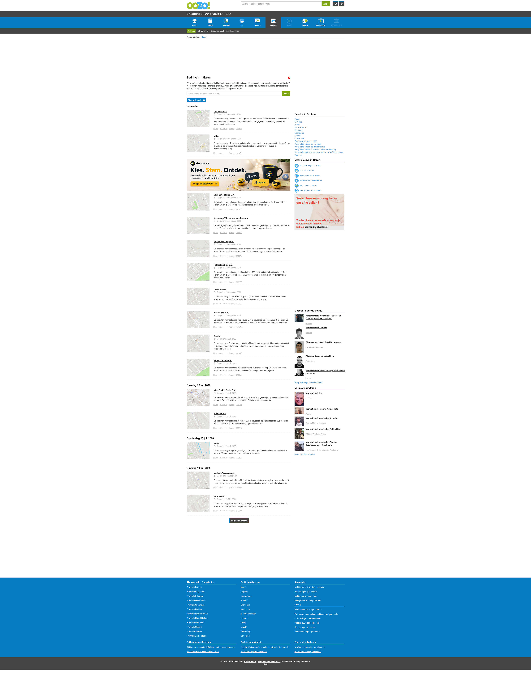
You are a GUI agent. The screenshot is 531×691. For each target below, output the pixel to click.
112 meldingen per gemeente (307, 618)
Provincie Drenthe (194, 587)
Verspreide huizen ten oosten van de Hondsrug (315, 149)
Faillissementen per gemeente (308, 609)
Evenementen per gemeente (307, 631)
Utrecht (244, 626)
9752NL (239, 487)
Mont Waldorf (220, 496)
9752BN (239, 404)
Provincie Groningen (196, 604)
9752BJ (239, 428)
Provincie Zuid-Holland (196, 635)
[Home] (198, 5)
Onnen (297, 135)
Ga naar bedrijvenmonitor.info (254, 651)
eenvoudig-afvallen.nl (316, 226)
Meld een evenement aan (306, 596)
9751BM (239, 327)
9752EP (239, 282)
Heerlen (309, 398)
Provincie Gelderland (196, 600)
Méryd (216, 443)
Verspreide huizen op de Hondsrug (310, 146)
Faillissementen (203, 31)
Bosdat (217, 336)
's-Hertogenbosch (248, 613)
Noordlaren (299, 132)
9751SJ (239, 457)
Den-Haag (245, 635)
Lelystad (244, 591)
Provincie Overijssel (195, 622)
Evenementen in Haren (310, 175)
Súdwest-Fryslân (312, 434)
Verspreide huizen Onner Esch (308, 143)
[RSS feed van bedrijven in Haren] (289, 77)
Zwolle (308, 378)
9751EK (239, 153)
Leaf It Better (220, 289)
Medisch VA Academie (224, 473)
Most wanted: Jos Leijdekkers (320, 355)
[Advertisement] (238, 555)
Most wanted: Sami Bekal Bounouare (323, 342)
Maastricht (245, 609)
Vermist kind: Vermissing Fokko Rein (323, 429)
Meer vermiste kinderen (305, 454)
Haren (206, 13)
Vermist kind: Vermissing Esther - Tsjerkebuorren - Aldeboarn (321, 443)
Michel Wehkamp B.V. (224, 241)
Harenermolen (301, 127)
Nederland (194, 13)
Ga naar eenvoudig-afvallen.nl (308, 651)
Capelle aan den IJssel (314, 347)
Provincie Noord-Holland (197, 618)
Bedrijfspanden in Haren (310, 190)
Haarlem (309, 332)
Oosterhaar (299, 138)
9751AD (239, 232)
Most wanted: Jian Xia (316, 327)
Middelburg (245, 631)
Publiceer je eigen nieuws (306, 591)
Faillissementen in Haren (311, 180)
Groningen (245, 604)
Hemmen (299, 130)
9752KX (239, 511)
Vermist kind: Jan (314, 393)
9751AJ (239, 256)
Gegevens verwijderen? (269, 661)
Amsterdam (310, 361)
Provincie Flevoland (195, 591)
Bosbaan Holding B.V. (224, 194)
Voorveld (298, 155)
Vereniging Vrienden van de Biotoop (231, 218)
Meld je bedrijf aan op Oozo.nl (308, 600)
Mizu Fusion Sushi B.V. (224, 390)
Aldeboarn (334, 450)
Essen (297, 119)
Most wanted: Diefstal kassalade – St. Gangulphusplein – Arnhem (323, 317)
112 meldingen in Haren (310, 165)
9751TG (239, 353)
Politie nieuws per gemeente (307, 622)
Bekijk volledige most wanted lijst (309, 382)
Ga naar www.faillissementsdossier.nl (203, 651)
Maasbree (322, 423)
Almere (308, 414)
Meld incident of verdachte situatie (309, 587)
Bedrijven (191, 31)
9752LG (239, 304)
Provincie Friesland (195, 596)
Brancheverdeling (232, 31)
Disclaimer (287, 661)
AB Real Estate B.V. (223, 360)
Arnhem (309, 323)
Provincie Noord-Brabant (197, 613)
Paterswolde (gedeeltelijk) (306, 141)
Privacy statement (302, 661)
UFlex (216, 135)
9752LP (239, 209)
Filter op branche (195, 100)
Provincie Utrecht (194, 626)
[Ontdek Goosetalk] (238, 175)
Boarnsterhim (322, 450)
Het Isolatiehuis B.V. (223, 264)
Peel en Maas (311, 423)
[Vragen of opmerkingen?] (341, 3)
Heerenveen (310, 450)
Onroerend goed (217, 31)
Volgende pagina (239, 520)
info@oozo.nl (250, 661)
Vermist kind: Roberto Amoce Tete (322, 408)
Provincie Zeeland (194, 631)
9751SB (239, 128)
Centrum (217, 13)
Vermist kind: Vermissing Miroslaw (322, 418)
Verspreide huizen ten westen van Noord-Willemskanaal (319, 152)
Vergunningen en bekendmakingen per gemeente (316, 614)
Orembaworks (220, 111)
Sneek (323, 434)
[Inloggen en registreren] (335, 3)
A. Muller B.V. (220, 413)
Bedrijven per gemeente (305, 627)
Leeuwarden (246, 596)
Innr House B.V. (221, 312)
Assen (243, 587)
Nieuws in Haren (307, 170)
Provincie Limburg (194, 609)
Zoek (325, 3)
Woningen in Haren (308, 185)
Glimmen (298, 121)
